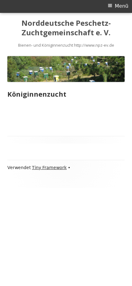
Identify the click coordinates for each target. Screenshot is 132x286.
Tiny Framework (49, 167)
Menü (121, 6)
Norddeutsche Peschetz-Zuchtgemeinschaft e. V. (66, 27)
